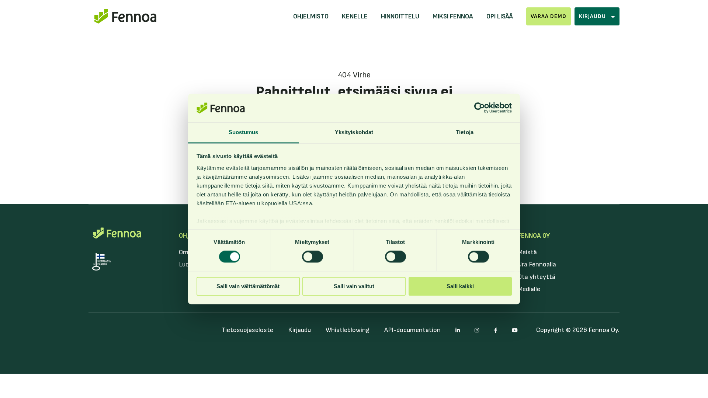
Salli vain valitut (354, 286)
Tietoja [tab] (464, 132)
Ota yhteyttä (536, 277)
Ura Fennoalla (537, 264)
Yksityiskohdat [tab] (354, 132)
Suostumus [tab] (243, 132)
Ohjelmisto (311, 16)
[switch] (312, 257)
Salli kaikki (460, 286)
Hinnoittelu (400, 16)
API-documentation (412, 330)
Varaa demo (548, 16)
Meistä (527, 252)
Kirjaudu (299, 330)
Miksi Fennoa (453, 16)
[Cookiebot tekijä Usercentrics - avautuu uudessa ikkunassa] (479, 108)
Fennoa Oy (534, 236)
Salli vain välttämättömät (248, 286)
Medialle (529, 289)
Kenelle (355, 16)
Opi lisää (499, 16)
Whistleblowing (347, 330)
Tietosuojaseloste (247, 330)
